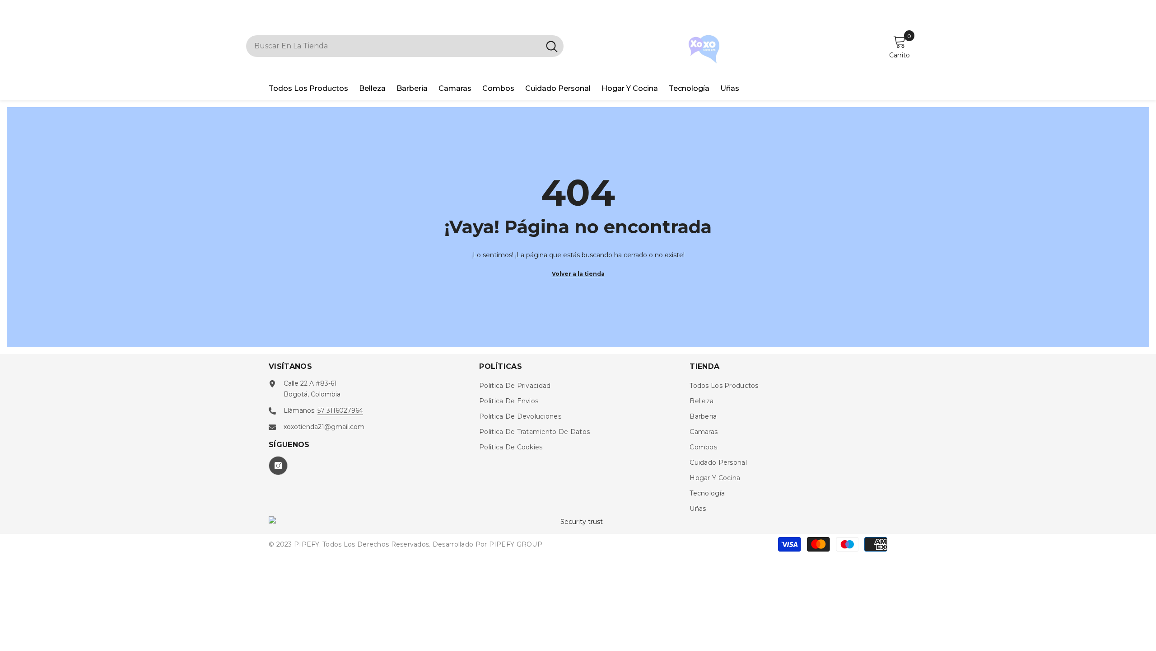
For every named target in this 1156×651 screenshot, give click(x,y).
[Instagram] (278, 465)
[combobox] (393, 46)
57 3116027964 (340, 410)
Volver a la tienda (578, 273)
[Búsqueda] (405, 46)
